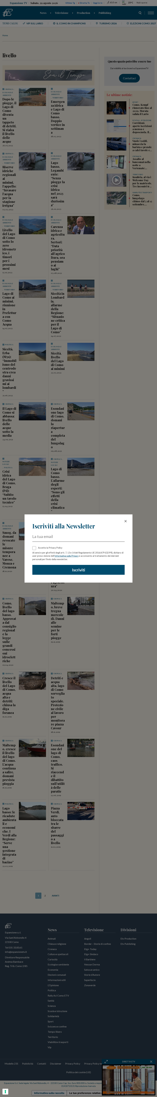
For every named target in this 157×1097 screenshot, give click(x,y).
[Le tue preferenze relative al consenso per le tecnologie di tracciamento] (5, 1092)
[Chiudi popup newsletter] (125, 521)
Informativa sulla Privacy (66, 556)
